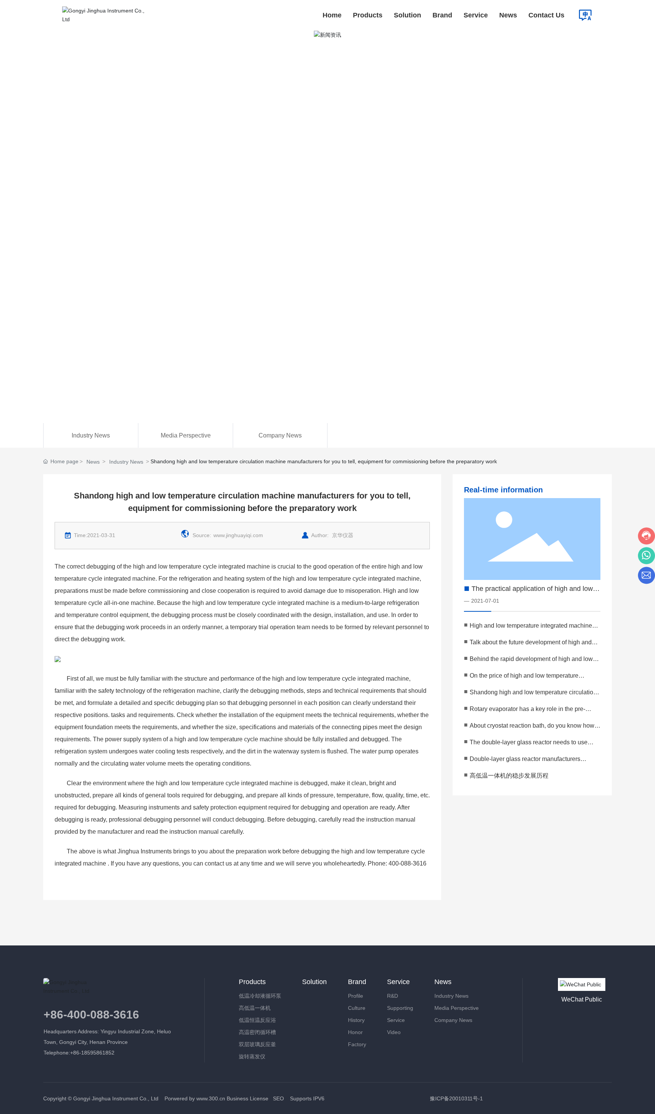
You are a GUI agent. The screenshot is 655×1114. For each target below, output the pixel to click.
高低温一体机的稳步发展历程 (509, 775)
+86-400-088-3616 (91, 1014)
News (93, 462)
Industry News (91, 435)
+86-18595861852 (93, 1053)
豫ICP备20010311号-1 (456, 1098)
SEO (278, 1098)
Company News (280, 435)
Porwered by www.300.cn (194, 1098)
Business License (247, 1098)
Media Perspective (186, 435)
